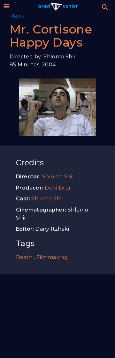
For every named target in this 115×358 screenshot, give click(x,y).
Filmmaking (52, 257)
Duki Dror (58, 188)
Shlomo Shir (59, 57)
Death (24, 257)
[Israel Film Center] (58, 6)
